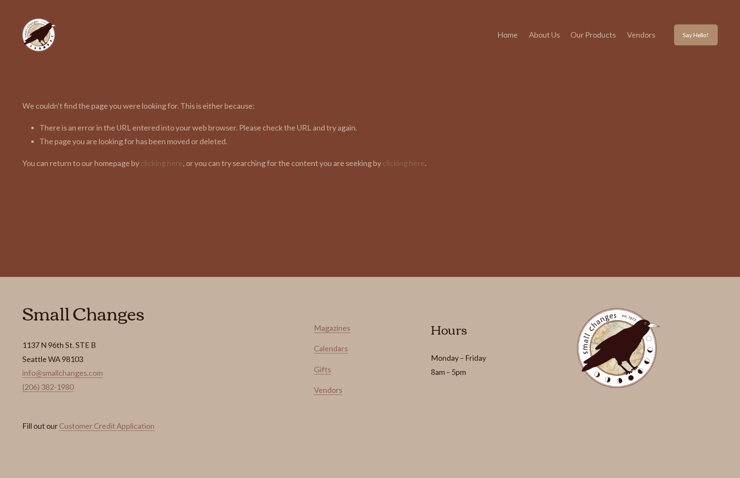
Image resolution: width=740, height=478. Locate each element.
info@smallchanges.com (62, 372)
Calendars (331, 348)
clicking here (161, 163)
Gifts (322, 369)
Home (507, 34)
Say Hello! (696, 35)
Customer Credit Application (107, 425)
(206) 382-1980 (48, 387)
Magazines (332, 328)
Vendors (641, 34)
